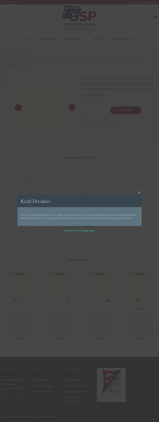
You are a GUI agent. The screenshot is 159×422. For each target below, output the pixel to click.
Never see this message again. (79, 230)
